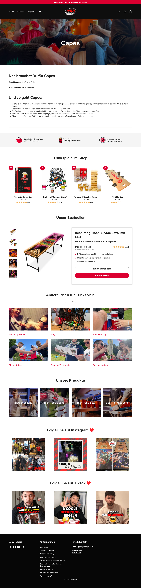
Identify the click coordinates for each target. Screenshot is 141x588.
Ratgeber (30, 12)
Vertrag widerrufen (46, 576)
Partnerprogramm (46, 569)
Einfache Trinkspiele (60, 365)
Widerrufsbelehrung (47, 554)
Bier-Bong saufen (17, 334)
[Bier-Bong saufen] (28, 319)
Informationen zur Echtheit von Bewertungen (51, 565)
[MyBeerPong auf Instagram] (10, 547)
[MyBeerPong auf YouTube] (18, 547)
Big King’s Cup (100, 334)
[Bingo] (70, 319)
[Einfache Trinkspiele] (70, 350)
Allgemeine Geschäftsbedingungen (52, 560)
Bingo (53, 334)
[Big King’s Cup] (112, 319)
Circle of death (16, 365)
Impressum (44, 547)
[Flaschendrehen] (112, 350)
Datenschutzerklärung (48, 557)
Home (11, 12)
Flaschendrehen (100, 365)
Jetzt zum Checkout (102, 276)
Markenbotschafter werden (49, 572)
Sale (39, 12)
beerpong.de (76, 552)
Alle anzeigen (70, 301)
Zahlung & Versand (47, 550)
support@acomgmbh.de (85, 547)
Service (20, 12)
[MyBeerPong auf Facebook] (14, 547)
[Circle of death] (28, 350)
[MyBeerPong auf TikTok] (23, 547)
